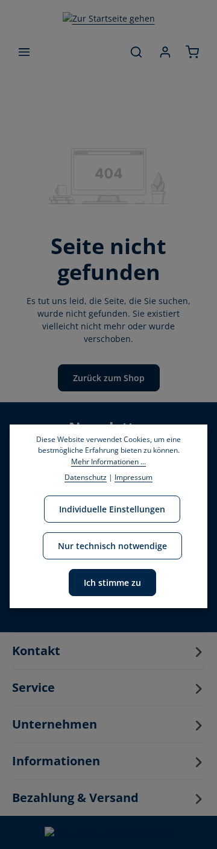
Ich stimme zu (112, 582)
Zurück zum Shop (109, 378)
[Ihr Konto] (165, 52)
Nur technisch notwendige (112, 546)
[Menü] (24, 52)
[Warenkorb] (192, 52)
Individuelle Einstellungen (112, 509)
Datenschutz (85, 477)
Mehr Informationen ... (108, 461)
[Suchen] (136, 52)
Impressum (134, 477)
